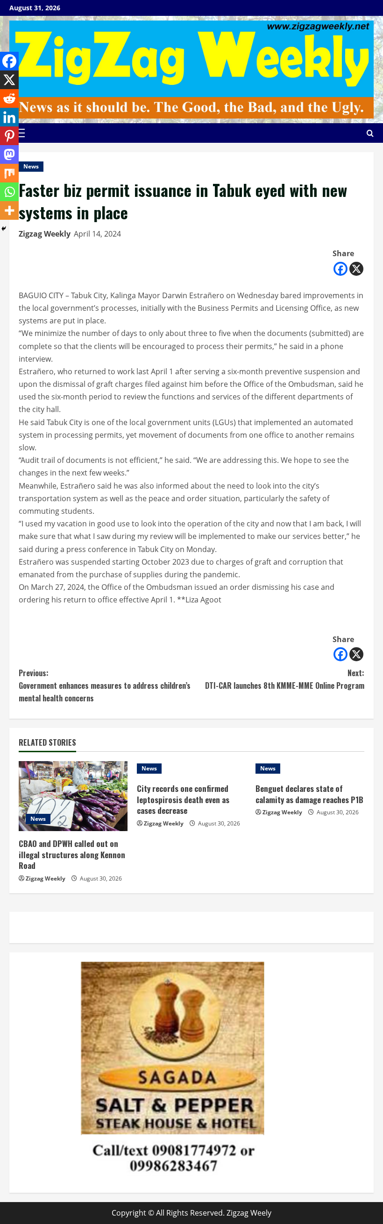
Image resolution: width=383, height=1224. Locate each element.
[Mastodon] (9, 154)
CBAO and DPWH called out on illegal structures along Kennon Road (72, 855)
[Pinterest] (9, 135)
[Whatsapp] (9, 191)
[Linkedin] (9, 117)
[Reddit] (9, 98)
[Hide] (3, 228)
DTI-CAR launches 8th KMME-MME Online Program (284, 679)
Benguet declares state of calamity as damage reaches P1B (309, 794)
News (31, 166)
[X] (356, 269)
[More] (9, 210)
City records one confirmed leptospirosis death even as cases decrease (183, 800)
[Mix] (9, 173)
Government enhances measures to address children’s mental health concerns (105, 685)
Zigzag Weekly (45, 234)
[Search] (370, 133)
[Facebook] (340, 269)
